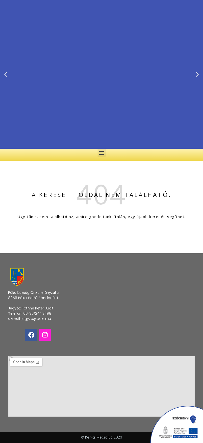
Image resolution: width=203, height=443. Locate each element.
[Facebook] (31, 335)
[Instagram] (45, 335)
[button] (5, 74)
